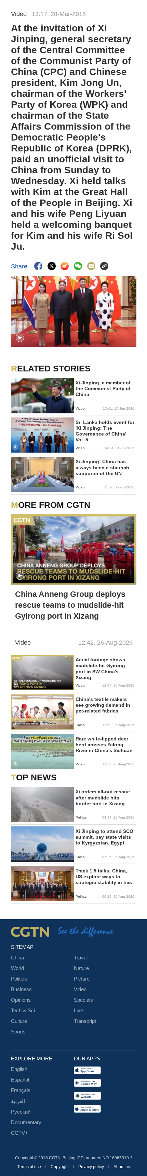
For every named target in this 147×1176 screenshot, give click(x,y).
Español (20, 1080)
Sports (18, 1031)
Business (21, 989)
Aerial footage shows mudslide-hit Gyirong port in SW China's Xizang (100, 668)
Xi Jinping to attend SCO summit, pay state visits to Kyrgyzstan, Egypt (104, 837)
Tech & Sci (23, 1010)
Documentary (26, 1122)
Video (80, 989)
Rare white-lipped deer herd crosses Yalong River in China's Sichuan (104, 744)
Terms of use (29, 1166)
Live (78, 1010)
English (19, 1069)
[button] (20, 338)
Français (20, 1090)
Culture (19, 1021)
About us (121, 1166)
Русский (20, 1112)
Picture (82, 979)
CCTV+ (19, 1133)
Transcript (85, 1021)
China (17, 957)
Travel (81, 957)
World (17, 968)
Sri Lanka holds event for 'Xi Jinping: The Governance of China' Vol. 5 (105, 431)
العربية (18, 1101)
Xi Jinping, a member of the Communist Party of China (103, 388)
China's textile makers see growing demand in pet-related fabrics (103, 705)
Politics (19, 979)
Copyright (60, 1166)
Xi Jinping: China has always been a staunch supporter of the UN (102, 467)
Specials (83, 1000)
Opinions (21, 1000)
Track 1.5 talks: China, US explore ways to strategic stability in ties (104, 876)
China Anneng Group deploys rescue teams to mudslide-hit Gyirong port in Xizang (70, 605)
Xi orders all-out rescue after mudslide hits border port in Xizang (103, 797)
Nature (81, 968)
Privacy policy (91, 1166)
